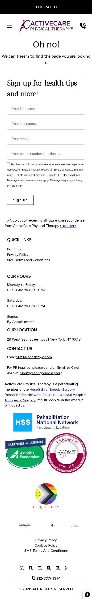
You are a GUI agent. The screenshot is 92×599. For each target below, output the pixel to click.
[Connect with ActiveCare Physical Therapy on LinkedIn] (60, 568)
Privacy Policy (18, 254)
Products (14, 249)
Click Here (68, 226)
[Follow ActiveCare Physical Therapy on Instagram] (24, 568)
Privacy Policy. (15, 185)
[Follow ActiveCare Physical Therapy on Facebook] (33, 568)
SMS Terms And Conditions (46, 550)
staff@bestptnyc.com (34, 357)
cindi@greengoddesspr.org (41, 373)
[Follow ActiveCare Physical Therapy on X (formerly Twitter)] (51, 568)
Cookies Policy (46, 545)
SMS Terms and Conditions (28, 260)
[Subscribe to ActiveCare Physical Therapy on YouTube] (42, 568)
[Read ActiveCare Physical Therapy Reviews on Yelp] (68, 568)
